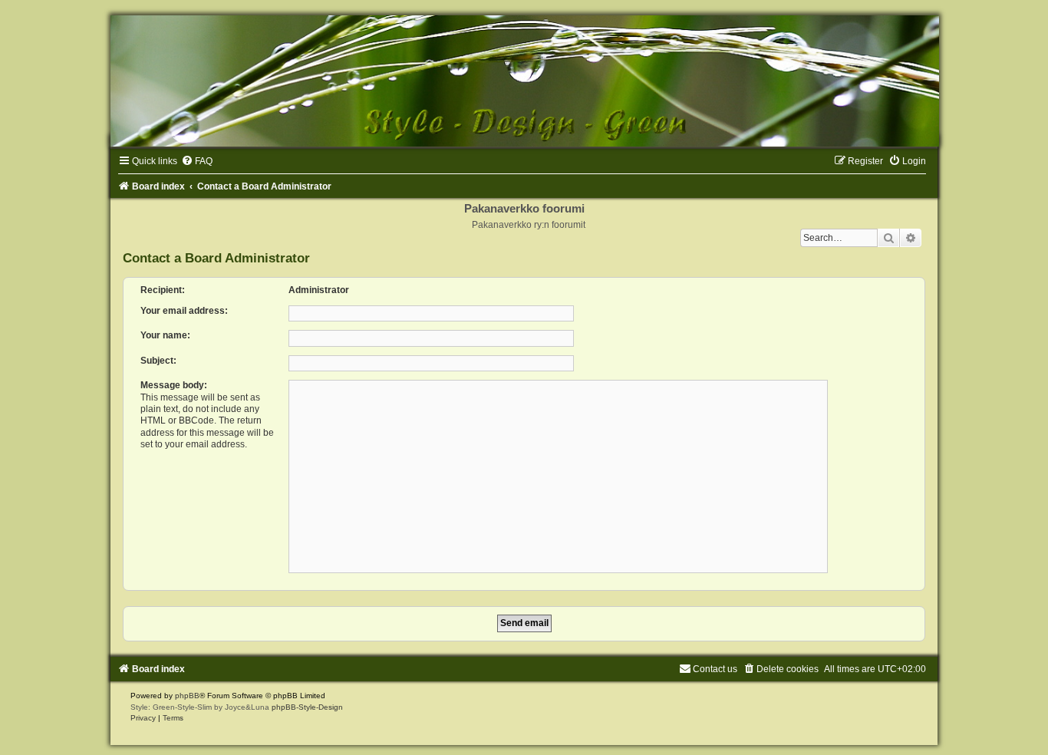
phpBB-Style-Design (307, 707)
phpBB (187, 695)
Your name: (165, 335)
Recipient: (162, 290)
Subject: (158, 360)
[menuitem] (197, 161)
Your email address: (184, 310)
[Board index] (524, 81)
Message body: (173, 385)
